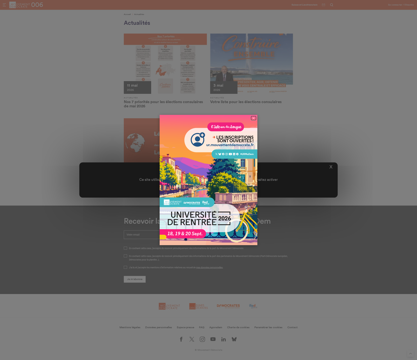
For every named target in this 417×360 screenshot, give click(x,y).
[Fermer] (253, 118)
